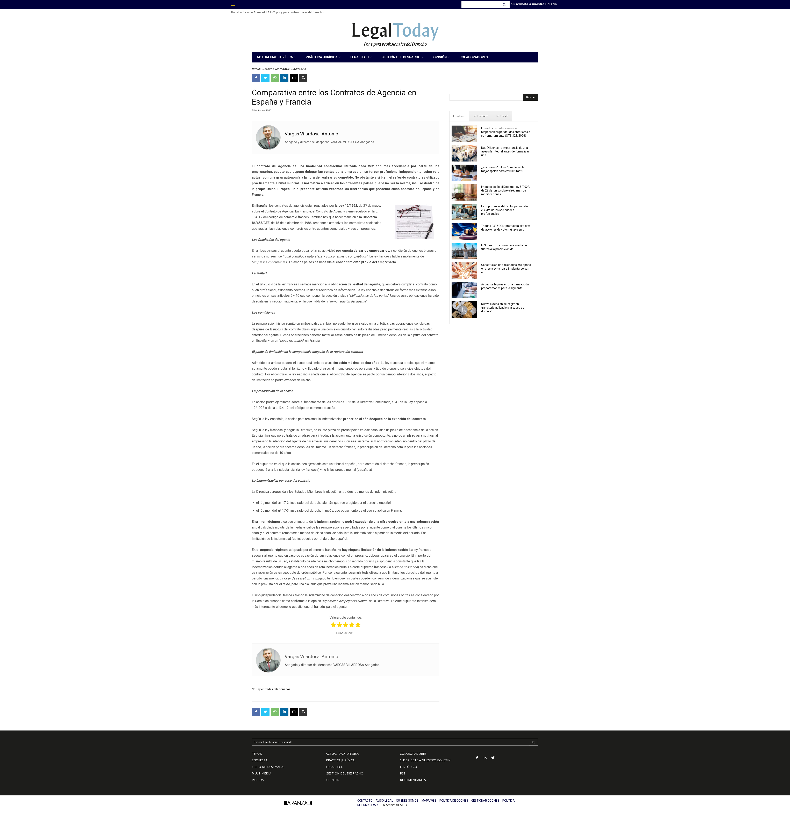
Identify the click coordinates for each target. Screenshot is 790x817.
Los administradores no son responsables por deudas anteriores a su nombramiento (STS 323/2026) (505, 132)
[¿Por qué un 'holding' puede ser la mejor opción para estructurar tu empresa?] (464, 173)
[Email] (294, 78)
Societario (298, 68)
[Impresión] (303, 78)
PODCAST (259, 780)
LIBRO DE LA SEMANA (267, 767)
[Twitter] (265, 78)
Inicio (256, 68)
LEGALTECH (334, 767)
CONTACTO (365, 800)
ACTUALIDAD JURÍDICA (342, 753)
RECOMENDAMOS (413, 780)
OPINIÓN (332, 780)
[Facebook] (256, 78)
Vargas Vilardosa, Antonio (311, 133)
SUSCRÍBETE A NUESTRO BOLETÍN (425, 760)
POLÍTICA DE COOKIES (453, 800)
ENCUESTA (259, 760)
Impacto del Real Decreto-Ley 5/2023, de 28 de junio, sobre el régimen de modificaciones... (505, 190)
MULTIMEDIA (261, 773)
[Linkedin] (284, 78)
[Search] (504, 4)
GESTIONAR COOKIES (485, 800)
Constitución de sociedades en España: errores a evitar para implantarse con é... (506, 268)
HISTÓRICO (408, 767)
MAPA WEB (429, 800)
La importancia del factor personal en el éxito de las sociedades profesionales (505, 210)
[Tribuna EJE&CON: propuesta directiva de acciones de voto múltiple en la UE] (464, 231)
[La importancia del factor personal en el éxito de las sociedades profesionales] (464, 212)
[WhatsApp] (275, 78)
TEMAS (257, 753)
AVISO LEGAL (384, 800)
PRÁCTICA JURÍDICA (340, 760)
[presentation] (459, 116)
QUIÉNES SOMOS (407, 800)
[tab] (459, 116)
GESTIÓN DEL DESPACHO (344, 773)
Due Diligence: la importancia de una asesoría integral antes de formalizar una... (505, 151)
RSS (402, 773)
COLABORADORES (413, 753)
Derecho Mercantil (275, 68)
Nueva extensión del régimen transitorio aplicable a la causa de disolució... (502, 307)
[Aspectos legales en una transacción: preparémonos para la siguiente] (464, 290)
